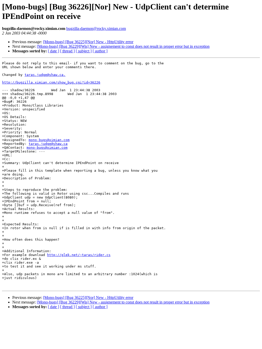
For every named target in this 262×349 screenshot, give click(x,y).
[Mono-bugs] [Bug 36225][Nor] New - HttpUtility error (88, 42)
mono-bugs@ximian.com (49, 140)
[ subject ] (84, 51)
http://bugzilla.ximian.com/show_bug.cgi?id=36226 (51, 82)
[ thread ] (67, 51)
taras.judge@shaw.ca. (45, 75)
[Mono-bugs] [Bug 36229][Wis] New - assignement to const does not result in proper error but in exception (123, 46)
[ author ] (100, 51)
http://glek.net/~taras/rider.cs (79, 255)
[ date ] (53, 51)
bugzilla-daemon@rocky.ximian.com (96, 28)
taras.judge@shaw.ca (48, 144)
